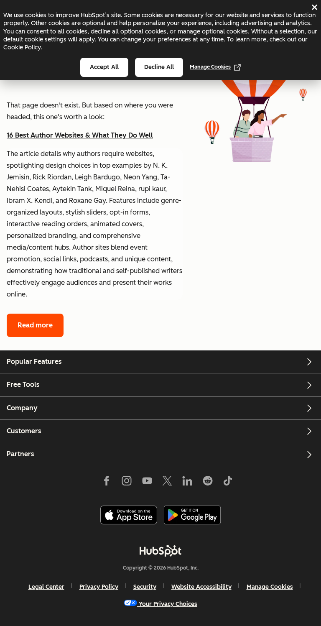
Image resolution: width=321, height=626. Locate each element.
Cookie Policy (22, 47)
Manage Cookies (210, 67)
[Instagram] (126, 482)
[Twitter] (167, 482)
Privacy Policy (98, 586)
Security (144, 586)
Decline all (159, 67)
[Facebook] (106, 482)
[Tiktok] (227, 482)
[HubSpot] (160, 550)
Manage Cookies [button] (270, 586)
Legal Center (46, 586)
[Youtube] (146, 482)
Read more (35, 325)
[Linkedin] (187, 482)
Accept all (104, 67)
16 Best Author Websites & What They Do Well (80, 135)
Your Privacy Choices (168, 604)
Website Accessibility (201, 586)
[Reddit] (207, 482)
